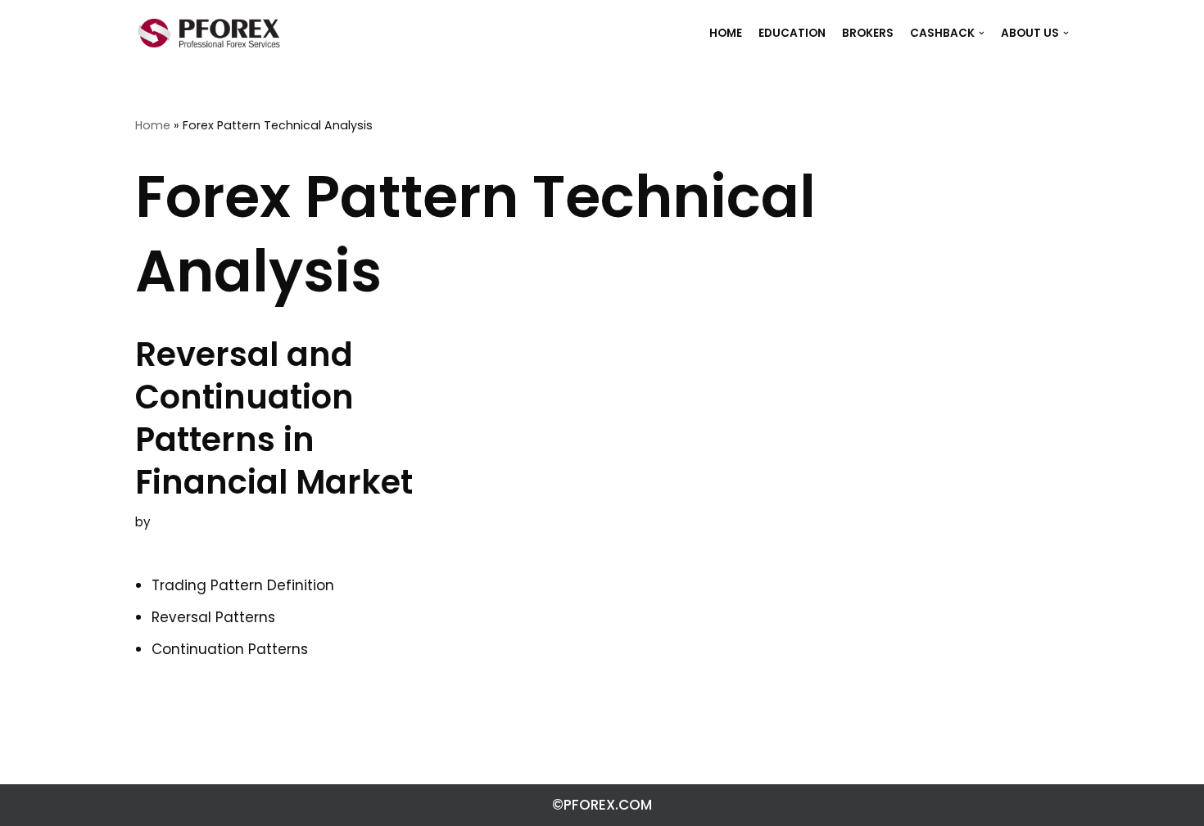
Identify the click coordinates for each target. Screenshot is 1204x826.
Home (152, 125)
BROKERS (868, 33)
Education (792, 33)
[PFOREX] (209, 33)
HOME (725, 33)
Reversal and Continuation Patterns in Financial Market (274, 418)
